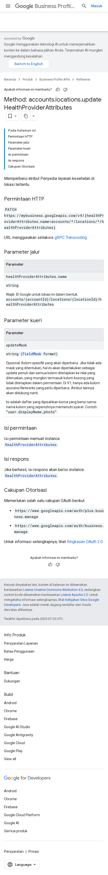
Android (10, 703)
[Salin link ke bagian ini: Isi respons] (34, 460)
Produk (28, 79)
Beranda (10, 79)
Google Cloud (14, 743)
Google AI (11, 823)
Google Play (13, 751)
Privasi (33, 851)
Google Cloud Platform (22, 815)
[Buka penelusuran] (84, 6)
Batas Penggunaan (19, 651)
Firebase (11, 719)
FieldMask (32, 353)
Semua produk (15, 831)
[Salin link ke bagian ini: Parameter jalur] (45, 252)
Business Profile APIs (56, 6)
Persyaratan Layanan (21, 643)
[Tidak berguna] (65, 89)
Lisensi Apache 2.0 (74, 595)
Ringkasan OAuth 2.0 (85, 541)
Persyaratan (14, 851)
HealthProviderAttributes (31, 444)
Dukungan (12, 681)
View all (10, 759)
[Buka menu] (8, 6)
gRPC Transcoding (71, 237)
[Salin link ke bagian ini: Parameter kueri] (47, 321)
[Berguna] (58, 89)
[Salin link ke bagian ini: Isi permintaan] (42, 428)
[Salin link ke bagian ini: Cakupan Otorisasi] (52, 491)
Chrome (10, 711)
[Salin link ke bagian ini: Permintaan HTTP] (49, 199)
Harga (9, 659)
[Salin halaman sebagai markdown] (25, 116)
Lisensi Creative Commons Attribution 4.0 (53, 590)
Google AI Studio (17, 727)
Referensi (83, 79)
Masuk (96, 6)
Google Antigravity (18, 735)
